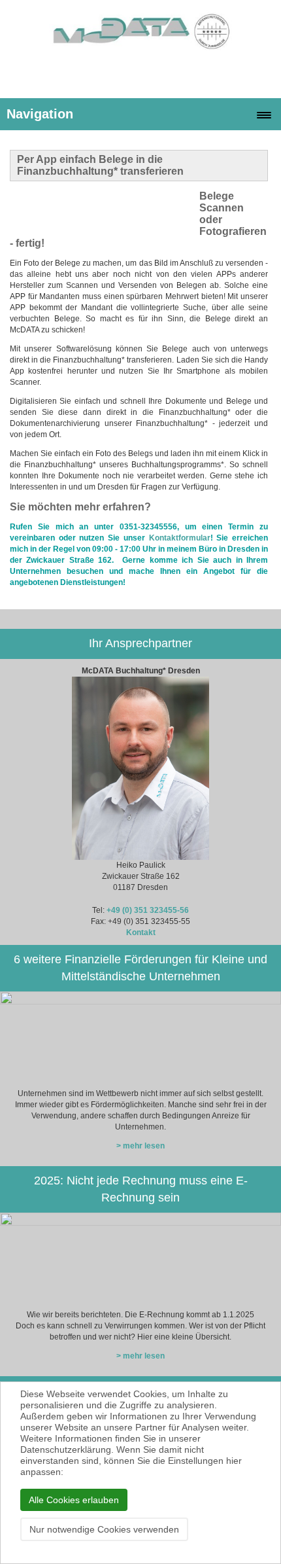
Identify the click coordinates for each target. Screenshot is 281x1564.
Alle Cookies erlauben (74, 1500)
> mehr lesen (140, 1145)
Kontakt (141, 932)
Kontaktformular (177, 537)
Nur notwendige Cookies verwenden (104, 1529)
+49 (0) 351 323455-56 (148, 910)
